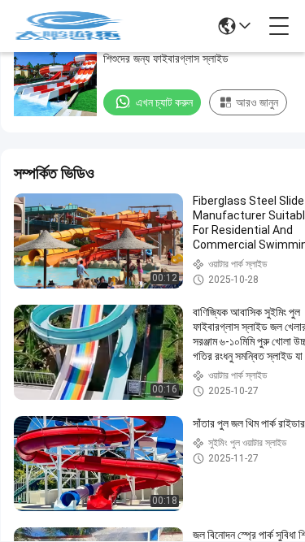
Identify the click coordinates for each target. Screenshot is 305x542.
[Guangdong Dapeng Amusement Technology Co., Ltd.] (68, 26)
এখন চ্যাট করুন (164, 102)
